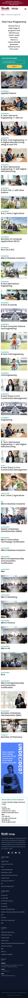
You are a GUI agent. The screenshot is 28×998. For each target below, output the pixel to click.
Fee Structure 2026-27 (7, 881)
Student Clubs (5, 938)
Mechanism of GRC (6, 872)
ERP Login (12, 4)
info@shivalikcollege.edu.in (8, 974)
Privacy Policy (10, 995)
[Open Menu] (25, 9)
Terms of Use (18, 995)
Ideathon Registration (7, 886)
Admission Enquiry (7, 3)
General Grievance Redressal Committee (13, 943)
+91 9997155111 (5, 970)
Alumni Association (6, 946)
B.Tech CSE (4, 895)
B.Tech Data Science (7, 901)
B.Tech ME (4, 903)
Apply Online (4, 861)
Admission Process (6, 935)
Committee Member (7, 869)
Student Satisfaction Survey (9, 875)
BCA (2, 915)
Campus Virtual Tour (7, 864)
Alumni (16, 4)
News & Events (9, 1)
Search (14, 66)
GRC (2, 867)
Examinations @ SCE (17, 3)
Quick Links (16, 1)
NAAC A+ (3, 951)
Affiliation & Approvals (7, 932)
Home (3, 14)
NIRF (2, 949)
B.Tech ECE (4, 906)
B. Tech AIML (4, 898)
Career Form (4, 940)
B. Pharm (3, 917)
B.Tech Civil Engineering (8, 909)
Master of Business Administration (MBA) (13, 912)
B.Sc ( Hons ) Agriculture (8, 920)
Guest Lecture (5, 878)
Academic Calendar (7, 954)
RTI (2, 883)
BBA (2, 923)
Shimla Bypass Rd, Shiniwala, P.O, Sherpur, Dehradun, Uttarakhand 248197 (12, 965)
